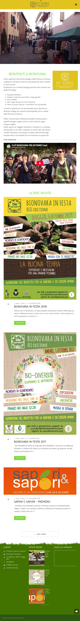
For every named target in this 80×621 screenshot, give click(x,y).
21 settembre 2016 (34, 498)
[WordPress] (40, 4)
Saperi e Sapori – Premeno (32, 502)
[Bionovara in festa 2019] (40, 248)
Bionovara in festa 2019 (30, 307)
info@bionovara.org (12, 565)
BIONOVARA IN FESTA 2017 (30, 442)
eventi (22, 303)
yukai (17, 303)
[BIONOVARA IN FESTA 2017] (40, 383)
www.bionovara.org (12, 568)
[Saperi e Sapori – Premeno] (40, 481)
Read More (20, 323)
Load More (41, 534)
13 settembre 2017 (34, 439)
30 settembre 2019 (34, 303)
